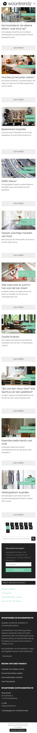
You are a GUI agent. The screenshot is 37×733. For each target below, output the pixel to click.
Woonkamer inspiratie (26, 172)
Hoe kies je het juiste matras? (18, 77)
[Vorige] (7, 524)
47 (22, 527)
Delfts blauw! (9, 181)
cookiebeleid (19, 727)
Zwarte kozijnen (10, 336)
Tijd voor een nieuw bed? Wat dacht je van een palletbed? (18, 390)
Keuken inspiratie (28, 14)
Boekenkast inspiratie (14, 129)
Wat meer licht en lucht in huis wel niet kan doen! (16, 286)
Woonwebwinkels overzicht (12, 597)
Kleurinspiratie (29, 168)
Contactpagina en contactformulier (15, 711)
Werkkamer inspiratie (26, 276)
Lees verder (18, 48)
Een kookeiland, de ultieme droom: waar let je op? (17, 27)
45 (12, 527)
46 (17, 527)
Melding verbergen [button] (18, 730)
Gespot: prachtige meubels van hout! (17, 234)
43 (30, 524)
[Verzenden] (33, 539)
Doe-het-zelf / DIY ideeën (11, 601)
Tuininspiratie (6, 593)
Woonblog (30, 120)
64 (31, 527)
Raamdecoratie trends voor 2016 (17, 442)
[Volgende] (8, 531)
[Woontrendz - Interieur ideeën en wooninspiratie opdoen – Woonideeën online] (17, 3)
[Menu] (34, 3)
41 (21, 524)
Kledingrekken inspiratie (15, 492)
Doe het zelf (30, 116)
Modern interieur (28, 324)
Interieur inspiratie (8, 589)
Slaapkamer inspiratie (26, 66)
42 (26, 524)
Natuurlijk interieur (27, 220)
